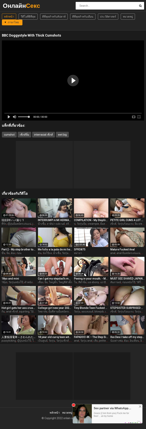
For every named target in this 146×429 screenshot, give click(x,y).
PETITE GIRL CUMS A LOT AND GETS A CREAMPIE (127, 220)
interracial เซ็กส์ (43, 134)
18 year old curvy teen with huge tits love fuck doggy (55, 337)
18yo (4, 282)
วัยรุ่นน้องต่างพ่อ (71, 253)
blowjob (99, 311)
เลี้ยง (40, 282)
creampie (93, 223)
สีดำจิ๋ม (82, 282)
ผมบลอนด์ (87, 311)
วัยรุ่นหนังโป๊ (16, 282)
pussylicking (9, 340)
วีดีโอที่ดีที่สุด (28, 16)
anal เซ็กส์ (12, 311)
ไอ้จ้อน (34, 311)
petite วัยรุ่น (106, 340)
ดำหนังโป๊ (30, 282)
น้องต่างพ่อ (116, 340)
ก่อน (19, 253)
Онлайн (13, 5)
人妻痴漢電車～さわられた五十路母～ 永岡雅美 (19, 337)
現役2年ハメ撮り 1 (13, 220)
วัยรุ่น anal (86, 340)
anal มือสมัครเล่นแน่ (128, 253)
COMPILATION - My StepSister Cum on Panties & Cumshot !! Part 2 (91, 220)
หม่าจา (78, 253)
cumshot (9, 134)
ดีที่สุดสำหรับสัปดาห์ (54, 16)
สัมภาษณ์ (115, 282)
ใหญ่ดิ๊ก (53, 282)
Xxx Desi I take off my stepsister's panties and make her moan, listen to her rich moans (127, 337)
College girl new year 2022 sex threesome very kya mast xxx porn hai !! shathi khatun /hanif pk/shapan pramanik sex (55, 307)
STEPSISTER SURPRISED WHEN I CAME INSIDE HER (127, 307)
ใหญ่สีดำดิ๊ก (65, 282)
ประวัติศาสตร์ (108, 16)
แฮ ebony (93, 282)
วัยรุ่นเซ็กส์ (62, 340)
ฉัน (40, 253)
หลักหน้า (9, 16)
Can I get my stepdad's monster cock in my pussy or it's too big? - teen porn (55, 278)
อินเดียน (134, 340)
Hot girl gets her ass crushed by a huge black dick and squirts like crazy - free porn (19, 307)
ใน (75, 282)
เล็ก (107, 311)
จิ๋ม (8, 253)
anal (112, 253)
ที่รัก (4, 223)
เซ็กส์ (113, 223)
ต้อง (13, 253)
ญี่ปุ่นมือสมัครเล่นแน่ (19, 223)
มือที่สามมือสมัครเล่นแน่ (62, 311)
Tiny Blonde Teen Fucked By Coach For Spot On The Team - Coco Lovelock (91, 307)
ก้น (3, 311)
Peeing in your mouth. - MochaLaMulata (91, 278)
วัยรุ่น (77, 311)
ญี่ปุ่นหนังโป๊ (24, 340)
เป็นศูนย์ (43, 340)
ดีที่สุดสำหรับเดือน (82, 16)
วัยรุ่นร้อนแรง (125, 223)
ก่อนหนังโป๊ (128, 282)
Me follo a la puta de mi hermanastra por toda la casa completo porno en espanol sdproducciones (55, 249)
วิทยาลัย (42, 311)
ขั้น (3, 253)
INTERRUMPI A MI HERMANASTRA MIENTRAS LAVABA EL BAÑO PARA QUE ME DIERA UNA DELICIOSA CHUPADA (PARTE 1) (55, 220)
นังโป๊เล (47, 253)
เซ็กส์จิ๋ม (24, 134)
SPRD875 (79, 249)
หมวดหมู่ (128, 16)
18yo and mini (10, 278)
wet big (62, 134)
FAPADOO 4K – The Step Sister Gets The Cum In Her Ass (91, 337)
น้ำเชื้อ (42, 223)
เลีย (96, 340)
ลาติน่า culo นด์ (56, 223)
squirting (24, 311)
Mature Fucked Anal (122, 249)
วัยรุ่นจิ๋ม (81, 223)
